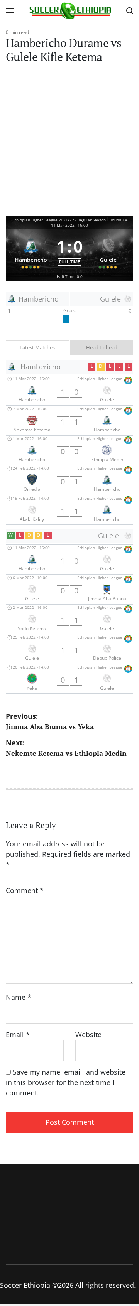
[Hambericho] (31, 251)
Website (88, 1034)
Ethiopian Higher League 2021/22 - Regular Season (59, 219)
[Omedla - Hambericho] (69, 480)
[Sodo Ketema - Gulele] (69, 619)
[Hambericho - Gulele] (69, 390)
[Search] (129, 10)
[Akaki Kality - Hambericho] (69, 509)
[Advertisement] (69, 142)
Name (18, 997)
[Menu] (10, 10)
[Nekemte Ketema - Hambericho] (69, 420)
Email (18, 1034)
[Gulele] (108, 251)
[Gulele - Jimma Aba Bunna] (69, 589)
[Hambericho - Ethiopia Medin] (69, 450)
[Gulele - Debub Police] (69, 649)
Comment (25, 890)
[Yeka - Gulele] (69, 678)
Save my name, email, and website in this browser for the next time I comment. (65, 1082)
